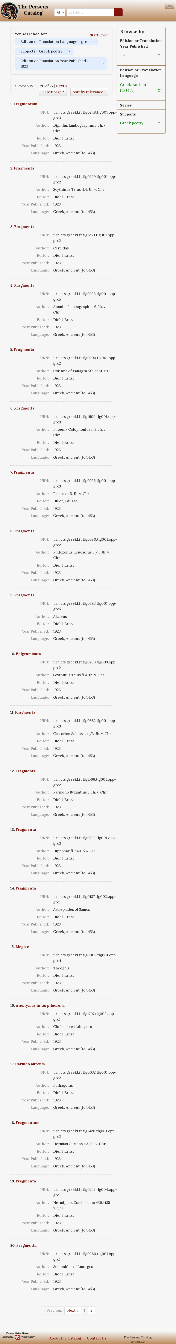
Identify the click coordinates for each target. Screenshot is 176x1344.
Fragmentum (25, 104)
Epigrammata (28, 653)
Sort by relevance (88, 92)
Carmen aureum (30, 1064)
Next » (61, 86)
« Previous (53, 1310)
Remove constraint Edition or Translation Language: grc (94, 41)
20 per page (51, 92)
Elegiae (22, 946)
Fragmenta (24, 168)
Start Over (99, 35)
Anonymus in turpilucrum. (40, 1005)
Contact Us (96, 1338)
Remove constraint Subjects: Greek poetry (69, 51)
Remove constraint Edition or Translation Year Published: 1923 (103, 63)
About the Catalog (65, 1338)
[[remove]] (131, 55)
